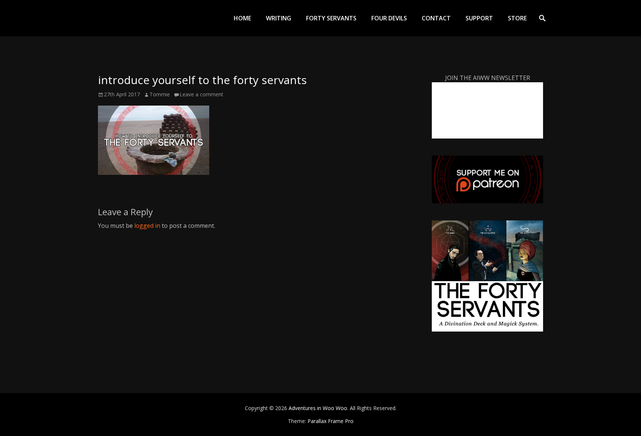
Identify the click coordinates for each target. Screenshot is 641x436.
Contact (436, 18)
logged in (147, 226)
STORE (517, 18)
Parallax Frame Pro (331, 421)
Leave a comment (201, 94)
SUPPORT (479, 18)
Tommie (159, 94)
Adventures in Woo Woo (318, 408)
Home (242, 18)
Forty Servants (331, 18)
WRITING (278, 18)
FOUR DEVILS (389, 18)
